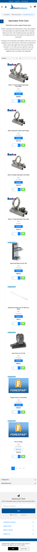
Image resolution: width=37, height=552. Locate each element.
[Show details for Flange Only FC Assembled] (18, 385)
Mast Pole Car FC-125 (18, 353)
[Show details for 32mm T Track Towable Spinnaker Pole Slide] (18, 73)
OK (13, 548)
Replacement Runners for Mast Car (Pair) (18, 308)
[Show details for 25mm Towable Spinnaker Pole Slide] (18, 163)
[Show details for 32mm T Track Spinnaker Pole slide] (18, 207)
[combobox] (15, 101)
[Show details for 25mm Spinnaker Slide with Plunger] (18, 119)
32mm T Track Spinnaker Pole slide (18, 219)
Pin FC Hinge (18, 441)
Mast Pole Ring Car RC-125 (18, 263)
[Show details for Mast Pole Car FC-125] (18, 341)
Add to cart (23, 101)
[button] (19, 101)
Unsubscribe (23, 515)
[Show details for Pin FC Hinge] (18, 430)
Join (18, 511)
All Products (7, 14)
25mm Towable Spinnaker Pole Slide (18, 175)
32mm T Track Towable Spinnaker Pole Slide (18, 85)
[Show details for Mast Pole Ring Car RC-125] (18, 251)
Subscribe (14, 515)
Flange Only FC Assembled (18, 397)
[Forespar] (12, 243)
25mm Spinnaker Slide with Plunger (18, 130)
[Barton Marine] (12, 64)
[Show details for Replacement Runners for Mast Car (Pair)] (18, 296)
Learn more (24, 548)
